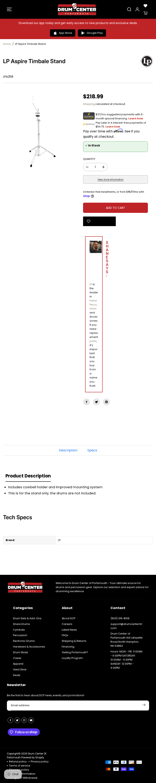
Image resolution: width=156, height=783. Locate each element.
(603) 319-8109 (119, 618)
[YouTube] (31, 720)
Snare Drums (21, 624)
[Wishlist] (145, 5)
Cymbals (19, 629)
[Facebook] (86, 401)
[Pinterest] (106, 401)
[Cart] (145, 13)
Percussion (20, 635)
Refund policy (18, 761)
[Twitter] (96, 401)
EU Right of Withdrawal (23, 778)
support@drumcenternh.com (126, 626)
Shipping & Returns (74, 641)
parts (93, 341)
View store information (111, 179)
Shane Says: (98, 259)
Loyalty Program (72, 658)
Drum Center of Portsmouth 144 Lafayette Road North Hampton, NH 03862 (126, 640)
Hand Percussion (93, 304)
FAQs (65, 635)
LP (91, 284)
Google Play (95, 33)
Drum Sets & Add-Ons (27, 618)
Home (7, 44)
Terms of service (19, 765)
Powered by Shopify (32, 757)
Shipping (89, 104)
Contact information (22, 773)
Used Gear (20, 669)
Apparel (18, 663)
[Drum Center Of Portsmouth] (77, 9)
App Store (65, 33)
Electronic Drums (24, 641)
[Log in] (137, 9)
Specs (92, 450)
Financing (68, 646)
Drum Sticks (20, 652)
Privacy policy (40, 761)
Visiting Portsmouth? (75, 652)
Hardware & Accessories (29, 646)
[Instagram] (24, 720)
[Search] (129, 9)
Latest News (69, 629)
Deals (16, 675)
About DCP (68, 618)
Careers (67, 624)
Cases (17, 658)
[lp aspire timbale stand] (40, 131)
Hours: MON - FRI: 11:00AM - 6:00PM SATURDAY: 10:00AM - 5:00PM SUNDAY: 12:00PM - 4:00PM (126, 660)
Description (68, 450)
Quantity (89, 159)
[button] (9, 9)
